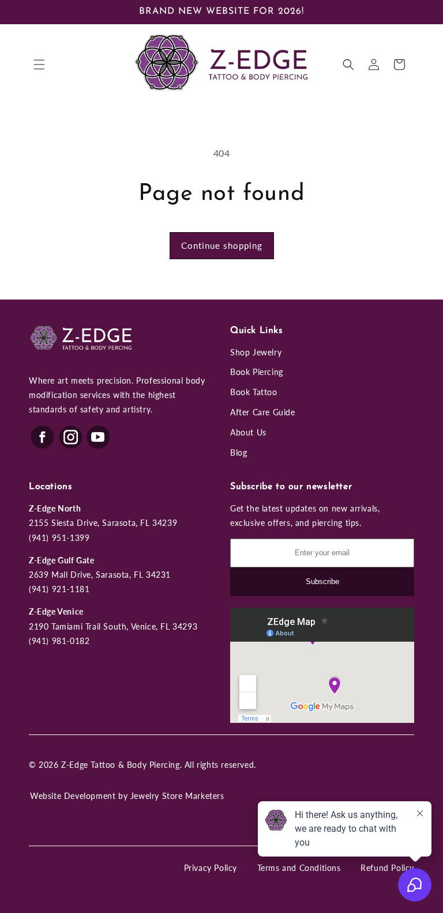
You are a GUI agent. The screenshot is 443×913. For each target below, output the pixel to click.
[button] (39, 64)
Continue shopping (221, 245)
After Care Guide (262, 412)
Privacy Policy (210, 868)
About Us (248, 432)
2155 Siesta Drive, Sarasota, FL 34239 (103, 523)
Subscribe (322, 581)
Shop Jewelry (255, 352)
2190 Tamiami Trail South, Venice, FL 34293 (113, 626)
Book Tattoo (253, 392)
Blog (238, 452)
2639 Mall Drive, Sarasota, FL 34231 (100, 574)
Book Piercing (256, 372)
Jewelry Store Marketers (177, 796)
